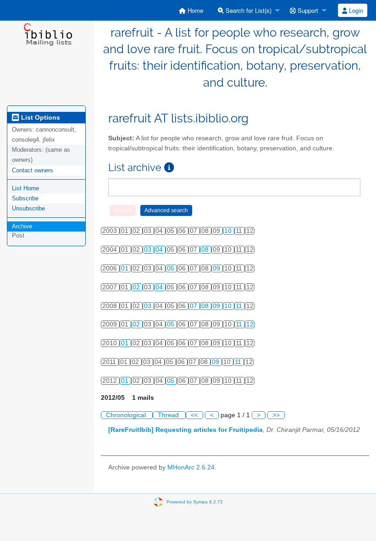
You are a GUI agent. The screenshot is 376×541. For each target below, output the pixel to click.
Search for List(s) (247, 10)
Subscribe (25, 198)
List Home (25, 188)
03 (148, 249)
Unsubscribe (28, 208)
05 (171, 268)
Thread (169, 415)
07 (194, 306)
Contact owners (32, 170)
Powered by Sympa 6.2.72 (194, 501)
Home (194, 10)
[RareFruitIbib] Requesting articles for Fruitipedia (185, 429)
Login (355, 10)
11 (240, 306)
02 (137, 287)
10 (228, 230)
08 (205, 249)
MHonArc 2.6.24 (191, 467)
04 (160, 249)
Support (307, 10)
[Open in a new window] (169, 167)
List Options (39, 117)
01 (125, 268)
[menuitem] (190, 10)
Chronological (127, 415)
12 (250, 324)
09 (217, 268)
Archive (22, 226)
